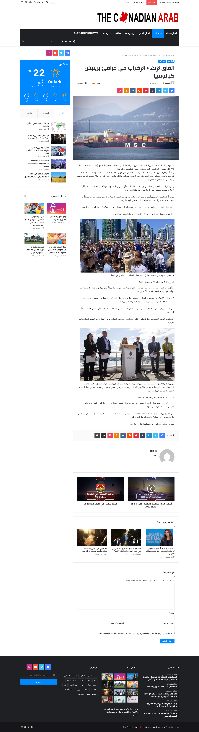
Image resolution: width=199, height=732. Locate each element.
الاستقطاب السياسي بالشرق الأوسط (37, 125)
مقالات (118, 33)
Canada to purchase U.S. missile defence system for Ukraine (38, 163)
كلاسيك (93, 689)
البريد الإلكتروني (167, 623)
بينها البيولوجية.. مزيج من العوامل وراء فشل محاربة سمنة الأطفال (57, 250)
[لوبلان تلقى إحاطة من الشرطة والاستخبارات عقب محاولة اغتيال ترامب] (120, 692)
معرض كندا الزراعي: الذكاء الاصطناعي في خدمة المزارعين (37, 175)
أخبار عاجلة (171, 33)
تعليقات (29, 113)
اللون (75, 676)
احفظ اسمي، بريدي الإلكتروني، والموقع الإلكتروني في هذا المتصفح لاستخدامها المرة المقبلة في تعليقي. (134, 633)
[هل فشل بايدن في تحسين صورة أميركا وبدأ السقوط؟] (58, 139)
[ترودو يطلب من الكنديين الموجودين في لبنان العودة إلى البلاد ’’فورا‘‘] (126, 537)
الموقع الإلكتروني (117, 623)
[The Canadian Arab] (138, 17)
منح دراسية (130, 33)
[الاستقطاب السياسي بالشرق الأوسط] (58, 127)
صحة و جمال (91, 685)
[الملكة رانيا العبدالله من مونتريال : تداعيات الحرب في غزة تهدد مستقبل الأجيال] (159, 537)
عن (82, 685)
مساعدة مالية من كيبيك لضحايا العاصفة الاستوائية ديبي (35, 250)
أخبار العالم (144, 33)
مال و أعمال (69, 689)
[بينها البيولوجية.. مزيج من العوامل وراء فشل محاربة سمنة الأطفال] (56, 238)
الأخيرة (46, 113)
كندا (86, 689)
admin (167, 83)
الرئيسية (169, 55)
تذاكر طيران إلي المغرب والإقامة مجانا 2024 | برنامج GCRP (37, 150)
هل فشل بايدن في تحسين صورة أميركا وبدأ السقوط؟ (38, 137)
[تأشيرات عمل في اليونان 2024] (107, 699)
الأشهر (62, 113)
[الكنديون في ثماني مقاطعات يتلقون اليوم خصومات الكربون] (92, 537)
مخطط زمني (91, 694)
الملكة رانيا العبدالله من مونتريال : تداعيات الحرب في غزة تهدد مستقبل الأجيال (159, 551)
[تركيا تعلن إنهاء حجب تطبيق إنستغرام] (56, 208)
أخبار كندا (158, 33)
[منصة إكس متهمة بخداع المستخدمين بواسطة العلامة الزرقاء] (132, 699)
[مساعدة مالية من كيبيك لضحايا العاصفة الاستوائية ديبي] (34, 238)
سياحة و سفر (71, 680)
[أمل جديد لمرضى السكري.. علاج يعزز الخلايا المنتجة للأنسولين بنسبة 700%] (34, 208)
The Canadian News (86, 33)
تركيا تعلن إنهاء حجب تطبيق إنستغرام (58, 218)
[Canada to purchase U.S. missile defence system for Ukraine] (58, 164)
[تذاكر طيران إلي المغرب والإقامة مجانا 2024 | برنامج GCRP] (58, 151)
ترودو (88, 680)
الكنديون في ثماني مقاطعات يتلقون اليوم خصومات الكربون (94, 550)
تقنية (81, 680)
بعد (95, 680)
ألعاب (83, 676)
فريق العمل (74, 685)
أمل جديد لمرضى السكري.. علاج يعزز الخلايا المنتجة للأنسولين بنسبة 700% (117, 2)
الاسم (171, 613)
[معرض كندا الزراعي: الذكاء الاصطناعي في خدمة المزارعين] (58, 177)
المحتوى (67, 676)
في (65, 685)
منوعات (107, 33)
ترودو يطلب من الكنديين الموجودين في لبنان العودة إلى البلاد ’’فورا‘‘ (126, 550)
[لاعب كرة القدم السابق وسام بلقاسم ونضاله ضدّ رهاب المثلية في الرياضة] (132, 692)
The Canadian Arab (131, 727)
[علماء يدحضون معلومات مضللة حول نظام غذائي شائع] (120, 699)
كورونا (79, 689)
